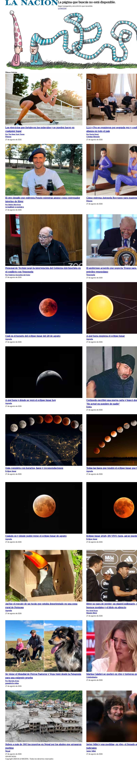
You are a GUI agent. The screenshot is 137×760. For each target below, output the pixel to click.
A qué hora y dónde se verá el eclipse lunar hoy (30, 400)
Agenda (8, 339)
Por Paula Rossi (92, 134)
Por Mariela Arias (12, 681)
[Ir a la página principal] (31, 5)
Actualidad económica (14, 207)
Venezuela (90, 275)
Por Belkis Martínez (13, 204)
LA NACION (62, 8)
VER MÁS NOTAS (10, 756)
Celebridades (91, 677)
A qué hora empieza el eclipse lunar (105, 336)
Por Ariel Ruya (92, 610)
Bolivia (89, 407)
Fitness (8, 137)
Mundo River (91, 613)
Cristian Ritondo (93, 137)
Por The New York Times (14, 134)
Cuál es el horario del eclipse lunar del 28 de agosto (32, 336)
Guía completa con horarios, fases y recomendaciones (34, 468)
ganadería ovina (12, 683)
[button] (43, 100)
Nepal (7, 751)
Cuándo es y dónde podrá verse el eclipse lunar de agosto (36, 536)
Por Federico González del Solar (17, 275)
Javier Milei (91, 751)
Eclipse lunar (10, 471)
